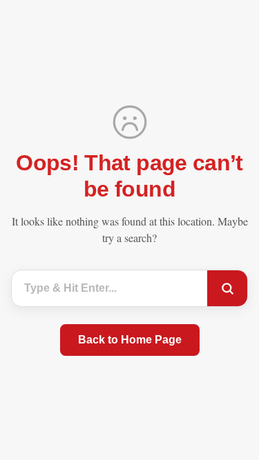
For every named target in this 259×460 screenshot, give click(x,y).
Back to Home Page (130, 340)
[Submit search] (227, 288)
